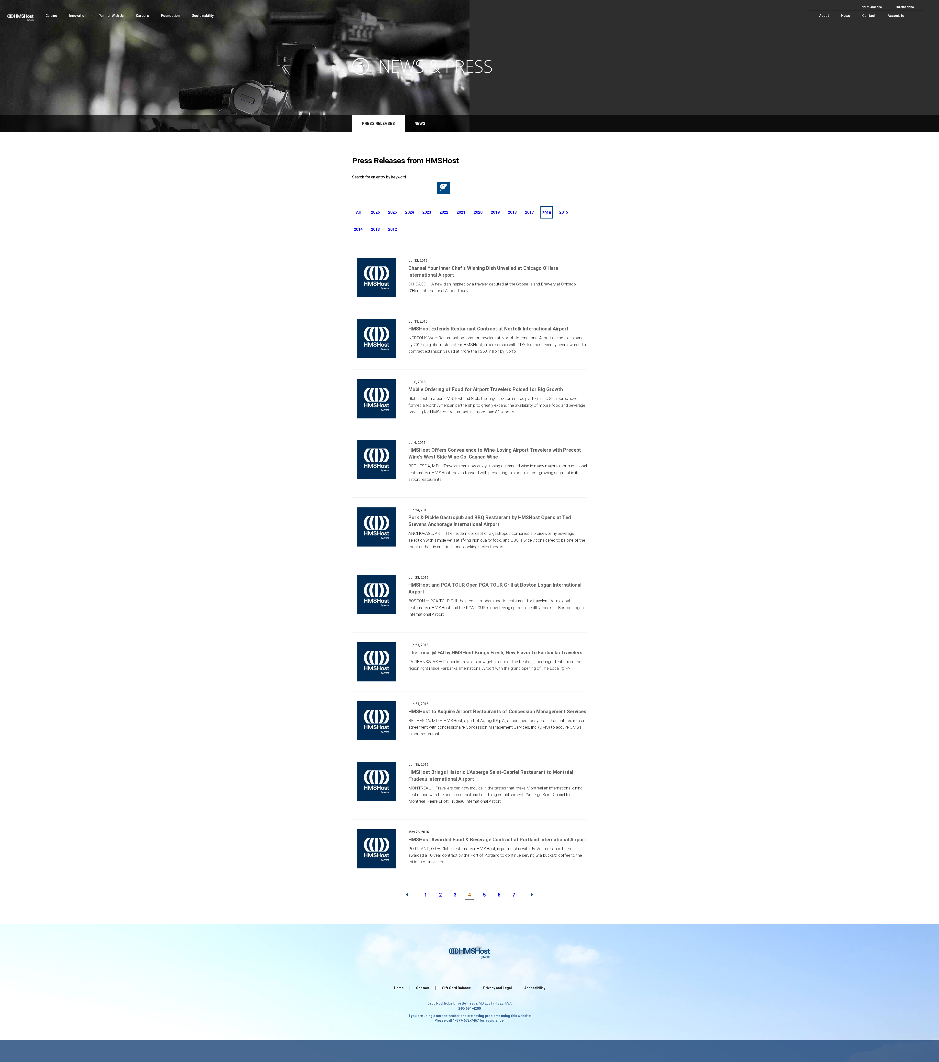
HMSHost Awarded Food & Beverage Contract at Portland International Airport (497, 840)
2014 (358, 229)
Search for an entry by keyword (379, 177)
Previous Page (407, 895)
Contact (422, 988)
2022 (443, 212)
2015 (563, 212)
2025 (392, 212)
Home (398, 988)
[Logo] (25, 14)
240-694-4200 (469, 1008)
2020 (478, 212)
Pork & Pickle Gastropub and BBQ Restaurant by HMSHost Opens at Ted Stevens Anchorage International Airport (489, 521)
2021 (461, 212)
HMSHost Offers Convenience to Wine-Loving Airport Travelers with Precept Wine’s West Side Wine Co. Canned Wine (494, 453)
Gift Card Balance (456, 988)
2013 (375, 229)
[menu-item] (51, 15)
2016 (546, 212)
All (358, 212)
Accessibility (534, 988)
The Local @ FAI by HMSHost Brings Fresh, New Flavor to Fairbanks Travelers (495, 653)
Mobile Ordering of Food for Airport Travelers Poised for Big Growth (485, 389)
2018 (512, 212)
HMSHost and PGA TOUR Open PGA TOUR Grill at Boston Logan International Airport (494, 588)
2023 (426, 212)
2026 (375, 212)
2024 (409, 212)
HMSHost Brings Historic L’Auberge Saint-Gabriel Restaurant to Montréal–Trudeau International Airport (492, 775)
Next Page (532, 895)
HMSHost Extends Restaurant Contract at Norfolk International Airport (488, 329)
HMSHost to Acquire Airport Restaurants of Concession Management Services (497, 711)
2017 (529, 212)
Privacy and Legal (497, 988)
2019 (495, 212)
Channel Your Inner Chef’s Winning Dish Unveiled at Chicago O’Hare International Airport (483, 271)
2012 (392, 229)
